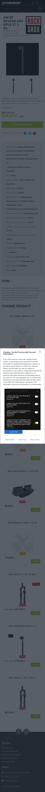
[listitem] (22, 391)
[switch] (36, 396)
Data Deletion (10, 440)
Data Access (22, 440)
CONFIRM (14, 432)
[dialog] (22, 396)
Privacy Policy (35, 440)
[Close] (41, 352)
